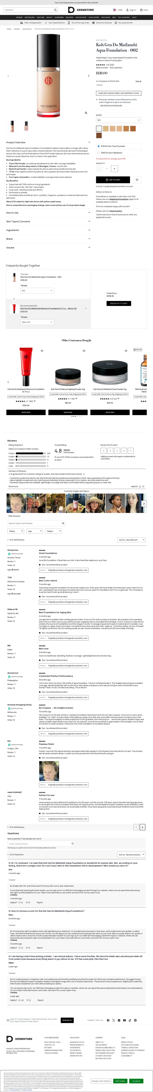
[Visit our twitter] (113, 1020)
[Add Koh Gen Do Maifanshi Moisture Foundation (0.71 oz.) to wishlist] (42, 351)
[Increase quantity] (114, 169)
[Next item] (145, 382)
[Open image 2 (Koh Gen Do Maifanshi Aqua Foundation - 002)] (26, 126)
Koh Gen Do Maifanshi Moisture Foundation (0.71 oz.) (26, 390)
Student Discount (104, 1056)
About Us (100, 1042)
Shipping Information (53, 1050)
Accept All (136, 1081)
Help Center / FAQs (52, 1042)
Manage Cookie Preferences (18, 1049)
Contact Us (49, 1045)
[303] (99, 135)
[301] (126, 129)
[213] (106, 129)
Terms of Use (27, 1090)
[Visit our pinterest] (135, 1020)
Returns (48, 1047)
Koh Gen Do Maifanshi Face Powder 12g (110, 389)
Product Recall (128, 1053)
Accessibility (126, 1056)
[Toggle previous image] (8, 76)
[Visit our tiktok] (130, 1020)
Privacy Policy (127, 1042)
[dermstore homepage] (81, 10)
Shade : (99, 115)
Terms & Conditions (129, 1047)
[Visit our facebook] (108, 1020)
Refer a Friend (76, 1053)
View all (138, 81)
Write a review (102, 67)
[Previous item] (8, 382)
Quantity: (100, 163)
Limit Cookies (120, 1081)
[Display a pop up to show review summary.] (35, 401)
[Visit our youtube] (124, 1020)
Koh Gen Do (27, 29)
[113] (113, 129)
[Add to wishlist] (137, 179)
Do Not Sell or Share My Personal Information (20, 1052)
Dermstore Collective (105, 1050)
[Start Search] (55, 9)
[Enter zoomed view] (86, 113)
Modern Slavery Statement (133, 1050)
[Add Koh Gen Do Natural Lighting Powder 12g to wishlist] (84, 351)
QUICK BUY (26, 412)
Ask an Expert (101, 1045)
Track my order (51, 1053)
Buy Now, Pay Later (103, 1058)
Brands (17, 29)
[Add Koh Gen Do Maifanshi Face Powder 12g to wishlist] (126, 351)
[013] (119, 129)
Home (9, 29)
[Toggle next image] (89, 76)
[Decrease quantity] (99, 169)
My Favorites (75, 1050)
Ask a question (116, 67)
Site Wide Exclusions (130, 1045)
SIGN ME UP (67, 1020)
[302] (133, 129)
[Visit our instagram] (119, 1020)
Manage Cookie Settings (101, 1081)
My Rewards (75, 1047)
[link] (131, 10)
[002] (99, 129)
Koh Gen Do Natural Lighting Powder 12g (68, 389)
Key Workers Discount (105, 1053)
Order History (76, 1056)
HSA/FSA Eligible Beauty (105, 1047)
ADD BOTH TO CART (119, 303)
